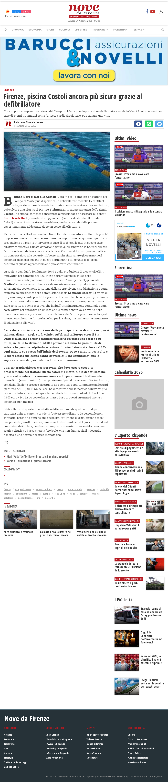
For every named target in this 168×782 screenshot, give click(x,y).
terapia (96, 493)
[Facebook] (147, 11)
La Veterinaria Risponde (57, 753)
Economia (35, 29)
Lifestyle (81, 29)
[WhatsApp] (149, 124)
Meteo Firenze (93, 748)
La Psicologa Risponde (56, 748)
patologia (8, 497)
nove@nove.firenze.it (138, 762)
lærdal (60, 489)
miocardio (50, 497)
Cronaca (18, 29)
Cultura (64, 29)
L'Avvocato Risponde (55, 743)
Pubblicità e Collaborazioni (141, 748)
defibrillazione (25, 497)
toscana (91, 489)
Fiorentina (120, 29)
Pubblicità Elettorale (138, 757)
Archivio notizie (11, 766)
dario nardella (75, 489)
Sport (50, 29)
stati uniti (59, 493)
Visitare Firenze (94, 739)
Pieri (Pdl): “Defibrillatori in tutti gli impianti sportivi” (38, 456)
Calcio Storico (52, 734)
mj (38, 497)
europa (46, 493)
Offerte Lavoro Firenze (97, 734)
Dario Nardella (14, 218)
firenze (7, 489)
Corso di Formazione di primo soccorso (29, 461)
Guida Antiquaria (54, 757)
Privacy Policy (134, 753)
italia (72, 493)
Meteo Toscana (94, 753)
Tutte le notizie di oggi (15, 762)
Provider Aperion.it (137, 743)
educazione (21, 493)
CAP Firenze (91, 757)
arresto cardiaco (44, 489)
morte (35, 493)
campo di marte (23, 489)
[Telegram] (159, 124)
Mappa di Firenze (94, 743)
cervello (83, 493)
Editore (131, 734)
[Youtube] (152, 11)
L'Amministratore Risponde (58, 739)
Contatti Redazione (137, 739)
